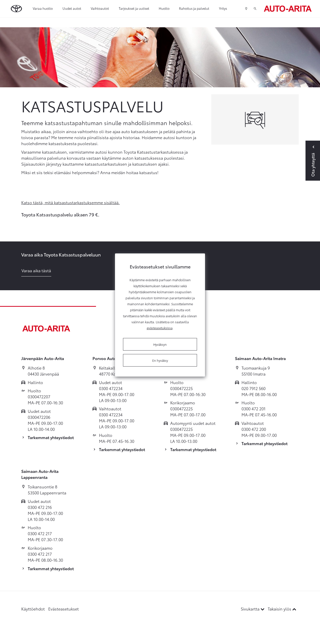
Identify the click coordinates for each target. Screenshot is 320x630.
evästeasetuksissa (159, 328)
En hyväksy (160, 360)
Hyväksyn (160, 344)
